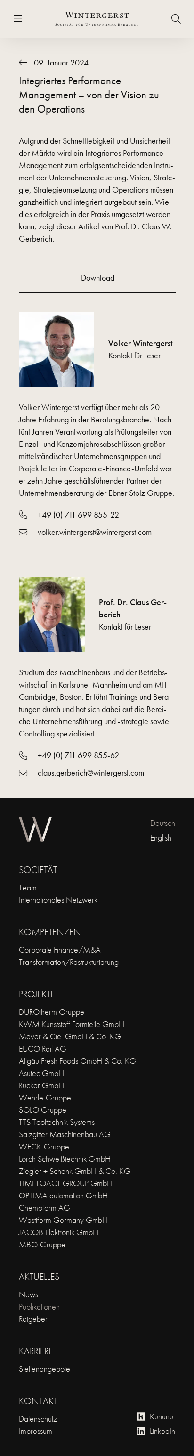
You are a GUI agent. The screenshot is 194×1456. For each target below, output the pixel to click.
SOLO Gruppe (42, 1109)
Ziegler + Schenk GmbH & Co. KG (74, 1170)
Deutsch (162, 822)
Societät (38, 870)
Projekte (37, 994)
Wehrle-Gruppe (45, 1097)
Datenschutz (38, 1418)
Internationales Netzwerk (58, 899)
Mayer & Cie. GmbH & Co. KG (70, 1036)
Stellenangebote (44, 1368)
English (160, 837)
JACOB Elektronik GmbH (58, 1232)
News (28, 1294)
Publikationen (39, 1306)
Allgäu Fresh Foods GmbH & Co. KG (77, 1060)
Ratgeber (33, 1318)
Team (28, 887)
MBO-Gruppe (42, 1244)
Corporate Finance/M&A (60, 949)
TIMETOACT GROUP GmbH (66, 1183)
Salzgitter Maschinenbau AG (65, 1134)
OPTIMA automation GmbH (63, 1195)
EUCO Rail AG (42, 1048)
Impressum (35, 1430)
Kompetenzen (50, 932)
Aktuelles (39, 1276)
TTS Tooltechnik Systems (57, 1121)
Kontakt (38, 1401)
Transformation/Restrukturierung (69, 961)
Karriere (36, 1351)
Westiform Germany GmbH (63, 1219)
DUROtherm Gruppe (51, 1011)
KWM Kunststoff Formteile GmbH (71, 1024)
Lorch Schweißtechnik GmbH (65, 1158)
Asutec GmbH (41, 1073)
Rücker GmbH (41, 1085)
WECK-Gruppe (44, 1146)
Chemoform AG (44, 1207)
